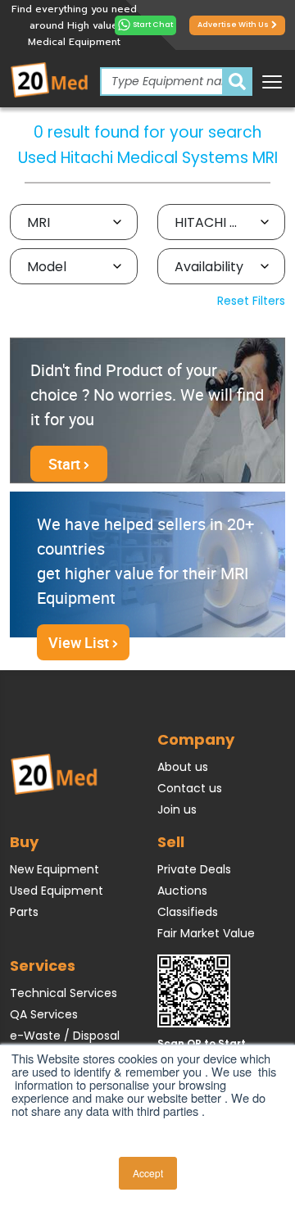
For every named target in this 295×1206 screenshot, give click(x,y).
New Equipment (54, 869)
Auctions (182, 890)
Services (42, 965)
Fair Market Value (206, 933)
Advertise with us (233, 24)
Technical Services (63, 993)
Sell (170, 842)
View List (80, 642)
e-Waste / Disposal (65, 1035)
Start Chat (153, 24)
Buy (24, 842)
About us (182, 767)
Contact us (189, 788)
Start (66, 464)
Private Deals (194, 869)
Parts (24, 912)
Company (195, 739)
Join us (177, 809)
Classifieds (187, 912)
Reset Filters (251, 300)
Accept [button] (148, 1173)
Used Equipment (56, 890)
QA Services (44, 1014)
